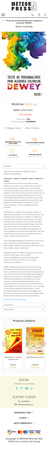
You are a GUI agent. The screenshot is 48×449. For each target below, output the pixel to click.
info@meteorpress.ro (25, 404)
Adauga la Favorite (14, 128)
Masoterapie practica (35, 357)
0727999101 (25, 401)
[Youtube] (26, 388)
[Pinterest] (21, 388)
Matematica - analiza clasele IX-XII (13, 358)
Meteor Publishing (24, 26)
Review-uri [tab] (9, 309)
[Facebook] (17, 388)
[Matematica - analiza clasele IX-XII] (13, 340)
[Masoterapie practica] (35, 340)
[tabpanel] (24, 66)
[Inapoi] (2, 20)
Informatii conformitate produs (15, 299)
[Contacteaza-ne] (32, 14)
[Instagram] (31, 388)
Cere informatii (33, 128)
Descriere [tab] (7, 166)
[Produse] (3, 15)
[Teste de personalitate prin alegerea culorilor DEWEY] (24, 66)
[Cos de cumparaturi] (39, 14)
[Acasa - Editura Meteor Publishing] (24, 6)
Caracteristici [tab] (8, 305)
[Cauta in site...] (45, 14)
